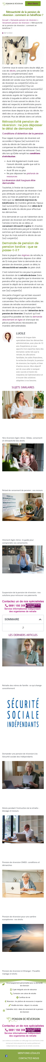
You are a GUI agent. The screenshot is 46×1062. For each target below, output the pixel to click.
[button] (40, 619)
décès (12, 70)
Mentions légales (29, 1053)
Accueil (5, 20)
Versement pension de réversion (15, 23)
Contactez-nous (29, 1058)
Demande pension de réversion (23, 20)
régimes (26, 255)
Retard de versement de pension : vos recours (22, 490)
